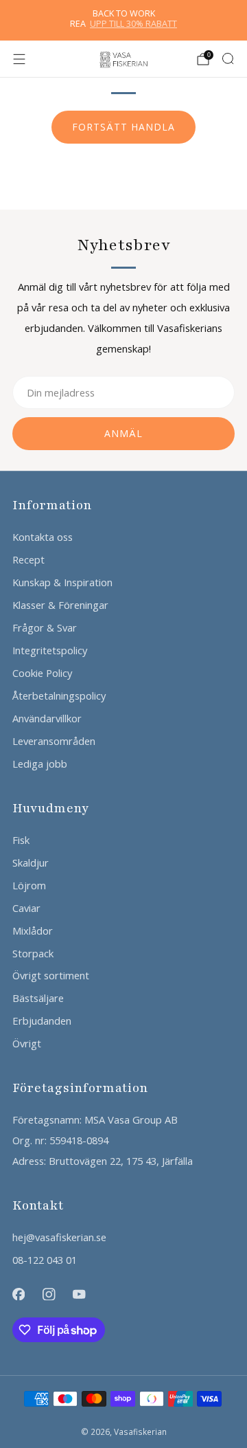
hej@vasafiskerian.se (59, 1237)
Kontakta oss (42, 537)
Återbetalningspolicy (59, 695)
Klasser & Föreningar (60, 605)
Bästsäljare (38, 998)
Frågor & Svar (44, 627)
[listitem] (123, 20)
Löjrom (29, 885)
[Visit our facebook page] (18, 1294)
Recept (28, 559)
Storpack (33, 953)
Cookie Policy (42, 673)
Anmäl (123, 433)
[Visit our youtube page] (79, 1294)
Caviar (26, 908)
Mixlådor (32, 930)
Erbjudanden (41, 1020)
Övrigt (26, 1043)
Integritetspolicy (49, 650)
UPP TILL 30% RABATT (133, 24)
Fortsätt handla (123, 126)
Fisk (21, 840)
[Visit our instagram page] (49, 1294)
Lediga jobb (39, 763)
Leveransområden (53, 741)
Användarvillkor (47, 718)
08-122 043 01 (44, 1260)
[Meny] (19, 59)
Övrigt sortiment (50, 975)
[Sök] (228, 58)
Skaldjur (30, 862)
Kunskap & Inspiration (62, 582)
